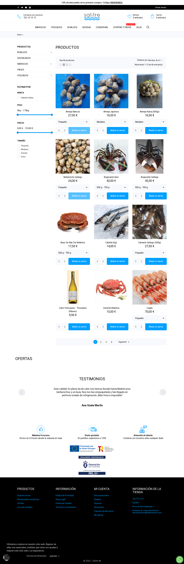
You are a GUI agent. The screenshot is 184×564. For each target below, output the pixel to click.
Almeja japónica (111, 111)
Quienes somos (23, 495)
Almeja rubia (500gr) (149, 111)
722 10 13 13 (29, 17)
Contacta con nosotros (33, 15)
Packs (20, 69)
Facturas (97, 503)
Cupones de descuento (104, 511)
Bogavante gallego (149, 177)
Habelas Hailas (27, 98)
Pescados (56, 27)
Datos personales (101, 495)
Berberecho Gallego (72, 177)
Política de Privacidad (65, 495)
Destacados (24, 58)
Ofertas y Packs (124, 26)
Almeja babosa (73, 111)
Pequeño (25, 146)
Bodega (86, 27)
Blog (139, 27)
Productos (24, 46)
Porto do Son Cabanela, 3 (143, 506)
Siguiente (124, 342)
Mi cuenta (102, 489)
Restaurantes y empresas (28, 499)
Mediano (24, 149)
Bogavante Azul (111, 177)
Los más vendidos (24, 507)
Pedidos (97, 499)
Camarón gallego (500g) (149, 242)
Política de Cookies (64, 503)
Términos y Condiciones (66, 507)
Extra (23, 157)
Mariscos (40, 27)
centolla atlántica (111, 308)
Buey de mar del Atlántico (72, 242)
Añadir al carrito (79, 130)
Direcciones (99, 507)
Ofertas (20, 503)
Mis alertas (98, 515)
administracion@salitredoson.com (147, 513)
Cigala (149, 308)
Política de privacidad (36, 556)
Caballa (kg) (111, 242)
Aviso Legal (60, 499)
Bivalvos (72, 27)
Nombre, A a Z (155, 60)
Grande (24, 153)
